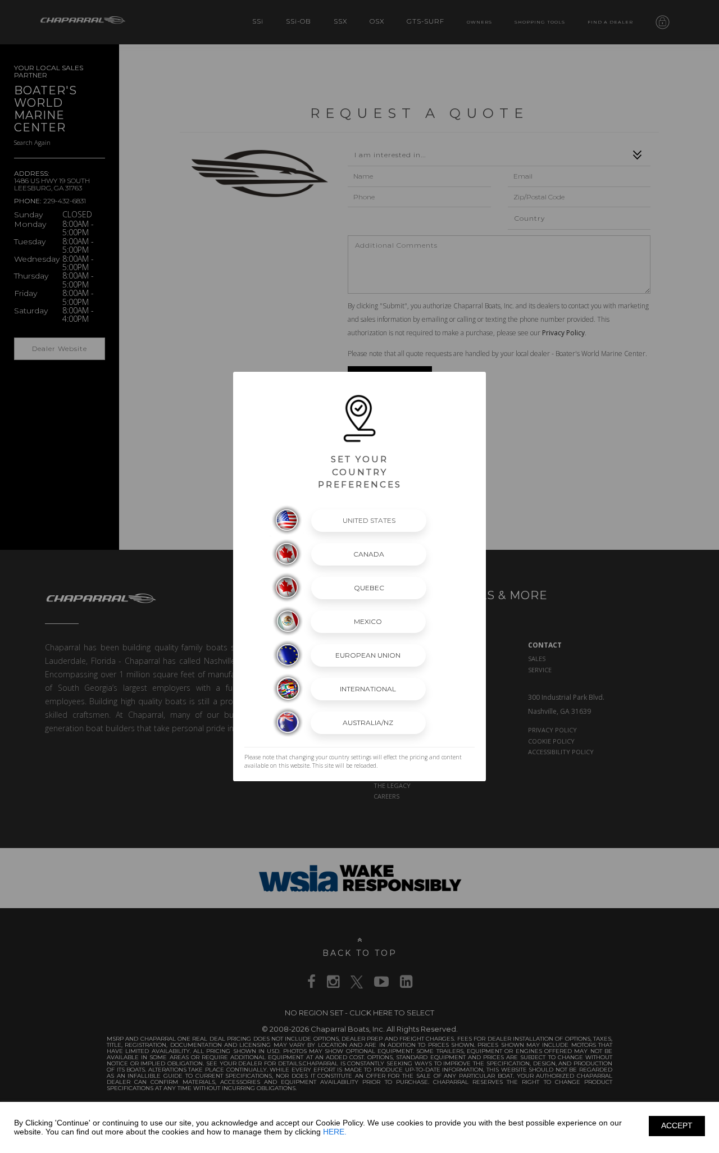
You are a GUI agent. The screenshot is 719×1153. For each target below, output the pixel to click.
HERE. (335, 1131)
